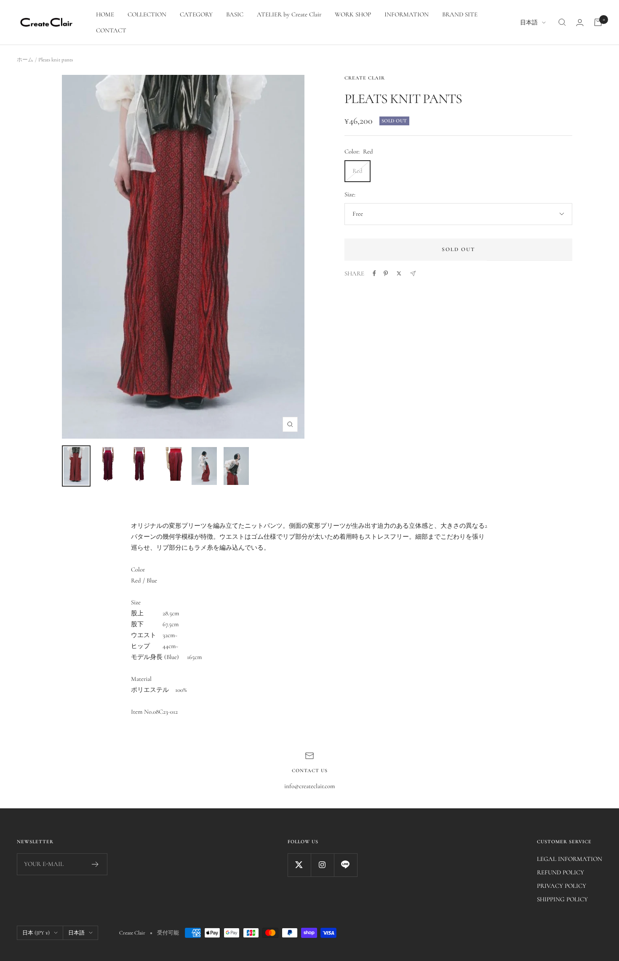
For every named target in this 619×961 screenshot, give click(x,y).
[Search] (562, 22)
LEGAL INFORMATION (569, 859)
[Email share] (413, 273)
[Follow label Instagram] (322, 864)
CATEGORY (196, 14)
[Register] (95, 864)
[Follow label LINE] (345, 864)
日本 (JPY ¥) (36, 932)
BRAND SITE (460, 14)
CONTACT (111, 30)
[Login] (580, 22)
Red (357, 171)
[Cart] (598, 22)
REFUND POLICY (560, 872)
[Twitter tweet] (399, 273)
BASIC (234, 14)
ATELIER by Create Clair (289, 14)
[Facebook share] (374, 273)
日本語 (529, 22)
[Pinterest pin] (386, 273)
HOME (105, 14)
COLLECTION (147, 14)
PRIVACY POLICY (561, 886)
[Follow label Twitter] (299, 864)
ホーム (25, 59)
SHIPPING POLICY (562, 899)
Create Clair (364, 78)
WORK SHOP (353, 14)
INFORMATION (406, 14)
